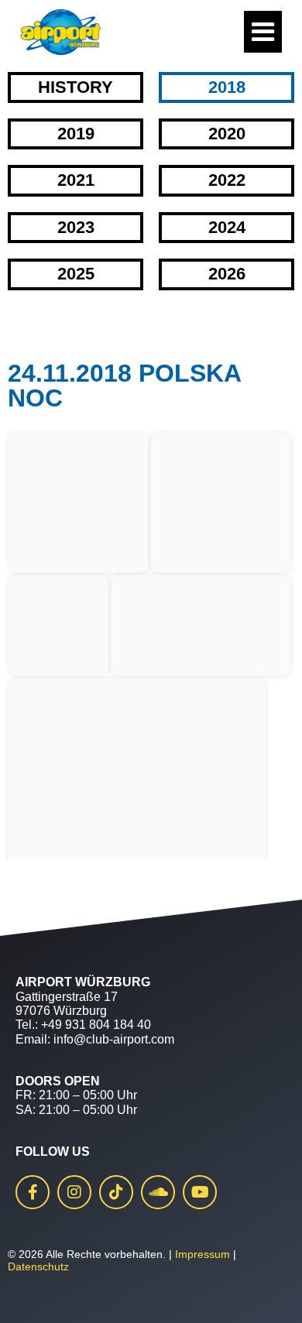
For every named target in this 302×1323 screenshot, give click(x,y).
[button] (28, 1295)
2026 (226, 273)
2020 (226, 133)
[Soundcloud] (158, 1192)
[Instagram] (74, 1192)
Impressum (202, 1254)
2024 (226, 227)
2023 (75, 227)
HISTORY (75, 87)
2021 (75, 180)
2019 (75, 133)
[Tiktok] (116, 1192)
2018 (226, 87)
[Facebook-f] (32, 1192)
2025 (75, 273)
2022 (226, 180)
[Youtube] (200, 1192)
